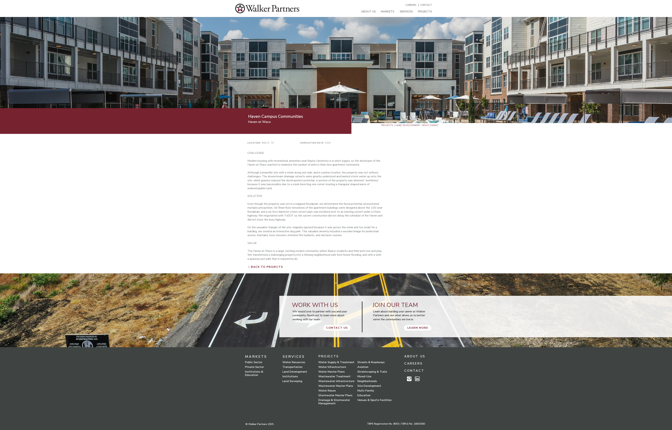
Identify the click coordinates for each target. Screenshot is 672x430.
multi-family (430, 125)
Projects (387, 125)
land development (407, 125)
